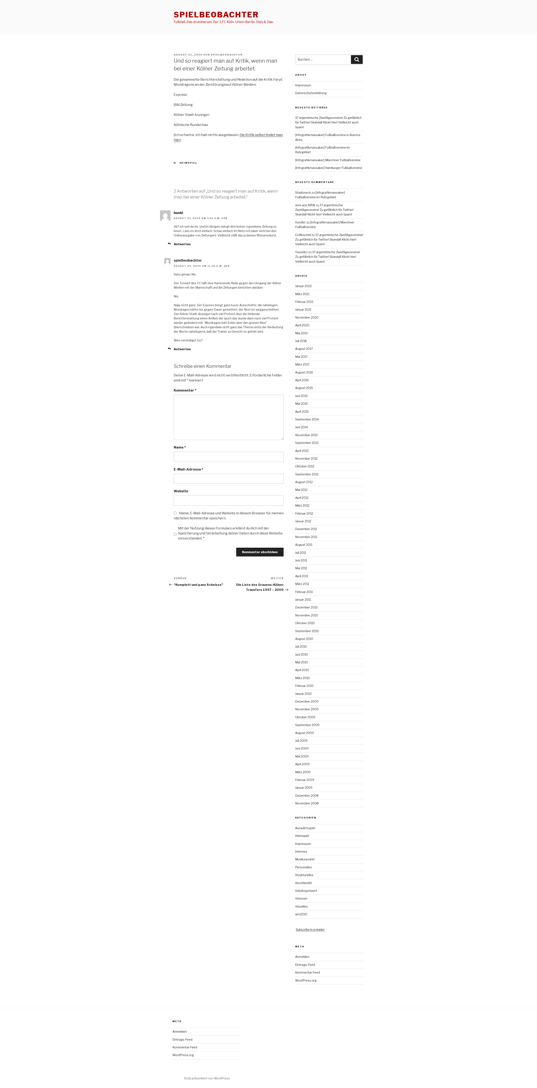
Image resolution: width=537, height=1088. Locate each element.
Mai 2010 (301, 662)
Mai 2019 (301, 333)
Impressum (303, 85)
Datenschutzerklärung (311, 93)
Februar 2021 (304, 301)
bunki (178, 213)
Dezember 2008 (306, 795)
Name (180, 447)
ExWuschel (303, 235)
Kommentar (185, 390)
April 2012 (302, 497)
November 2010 (306, 615)
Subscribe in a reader (310, 929)
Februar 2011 (304, 592)
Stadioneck (303, 192)
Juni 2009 (302, 748)
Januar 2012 (303, 521)
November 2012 (306, 458)
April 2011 (301, 576)
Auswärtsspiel (305, 828)
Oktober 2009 (305, 717)
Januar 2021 (303, 309)
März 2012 (302, 505)
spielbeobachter (216, 14)
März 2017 (302, 364)
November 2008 (307, 803)
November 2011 (306, 537)
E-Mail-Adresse (188, 469)
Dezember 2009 (306, 701)
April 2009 (302, 764)
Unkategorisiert (306, 890)
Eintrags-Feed (305, 964)
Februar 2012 (304, 513)
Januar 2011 (303, 599)
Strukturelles (304, 875)
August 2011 (303, 544)
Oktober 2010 (305, 623)
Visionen (301, 898)
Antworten (182, 244)
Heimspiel (188, 162)
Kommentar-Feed (307, 972)
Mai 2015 (301, 403)
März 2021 (302, 294)
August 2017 (304, 348)
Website (181, 491)
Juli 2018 (301, 341)
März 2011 (302, 584)
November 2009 (307, 709)
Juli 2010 (301, 646)
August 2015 (304, 388)
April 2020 (302, 325)
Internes (301, 851)
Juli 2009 (301, 740)
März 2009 (302, 772)
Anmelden (302, 956)
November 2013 (306, 435)
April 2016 (302, 380)
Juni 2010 (301, 654)
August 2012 (304, 482)
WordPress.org (306, 980)
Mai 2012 (301, 489)
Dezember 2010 (306, 607)
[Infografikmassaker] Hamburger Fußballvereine (328, 168)
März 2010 (302, 678)
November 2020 (306, 317)
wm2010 (301, 914)
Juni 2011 (301, 560)
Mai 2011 (301, 568)
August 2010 (304, 639)
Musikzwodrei (304, 859)
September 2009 (307, 725)
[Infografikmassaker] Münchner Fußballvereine (328, 160)
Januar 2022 (303, 286)
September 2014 (307, 419)
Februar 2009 (304, 780)
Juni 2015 (301, 396)
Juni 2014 (301, 427)
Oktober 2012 (304, 466)
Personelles (303, 867)
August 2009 (304, 733)
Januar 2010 (303, 693)
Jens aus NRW (305, 205)
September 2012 (306, 474)
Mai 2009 (302, 756)
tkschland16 (303, 883)
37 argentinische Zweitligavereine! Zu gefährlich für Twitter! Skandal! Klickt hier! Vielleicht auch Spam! (328, 122)
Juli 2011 (300, 552)
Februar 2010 (304, 685)
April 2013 (302, 451)
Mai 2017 (301, 356)
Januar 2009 (303, 787)
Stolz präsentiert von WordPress (207, 1078)
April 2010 (302, 670)
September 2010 (307, 631)
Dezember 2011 (306, 529)
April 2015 (302, 411)
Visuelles (301, 906)
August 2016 (304, 372)
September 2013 (306, 443)
